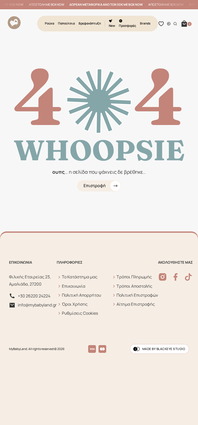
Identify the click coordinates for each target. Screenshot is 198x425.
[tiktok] (188, 276)
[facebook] (175, 276)
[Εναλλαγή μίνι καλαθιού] (184, 23)
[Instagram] (162, 276)
